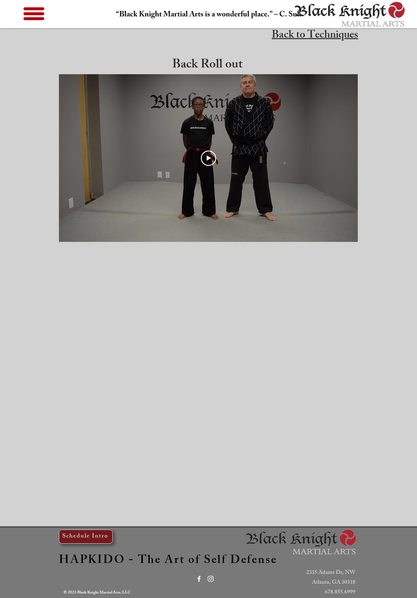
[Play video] (208, 158)
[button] (34, 13)
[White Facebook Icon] (199, 579)
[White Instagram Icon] (211, 579)
